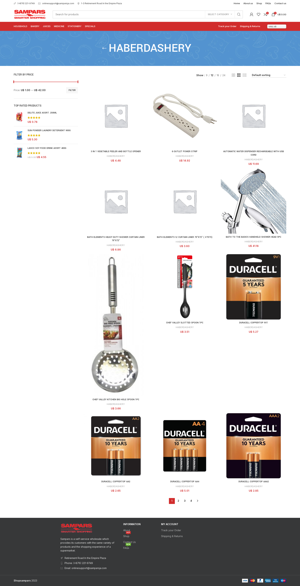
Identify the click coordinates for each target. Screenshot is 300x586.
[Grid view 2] (233, 75)
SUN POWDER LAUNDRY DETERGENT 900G (49, 130)
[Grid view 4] (244, 75)
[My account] (251, 14)
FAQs (126, 547)
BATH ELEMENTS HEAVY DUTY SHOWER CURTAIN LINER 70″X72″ (116, 239)
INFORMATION (132, 524)
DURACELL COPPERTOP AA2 (115, 481)
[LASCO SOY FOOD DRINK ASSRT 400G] (19, 153)
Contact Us (129, 542)
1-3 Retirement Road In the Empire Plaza (101, 3)
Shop (126, 535)
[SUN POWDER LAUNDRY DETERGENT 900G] (19, 135)
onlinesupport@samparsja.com (58, 3)
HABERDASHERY (116, 156)
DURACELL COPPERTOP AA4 (184, 481)
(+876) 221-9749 (26, 3)
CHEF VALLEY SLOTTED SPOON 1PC (184, 322)
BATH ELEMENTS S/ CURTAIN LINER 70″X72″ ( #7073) (184, 237)
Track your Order (171, 530)
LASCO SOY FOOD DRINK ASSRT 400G (47, 148)
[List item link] (87, 563)
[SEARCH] (239, 14)
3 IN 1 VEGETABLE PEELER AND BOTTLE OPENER (116, 151)
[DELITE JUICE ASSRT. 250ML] (19, 117)
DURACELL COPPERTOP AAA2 (254, 481)
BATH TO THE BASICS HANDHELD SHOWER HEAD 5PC (253, 237)
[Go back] (104, 48)
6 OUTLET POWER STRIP (184, 151)
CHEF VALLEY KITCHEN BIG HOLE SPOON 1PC (116, 399)
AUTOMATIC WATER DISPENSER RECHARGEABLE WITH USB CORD (253, 153)
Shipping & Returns (172, 536)
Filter (72, 90)
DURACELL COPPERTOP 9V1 (253, 322)
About (126, 530)
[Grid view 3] (238, 75)
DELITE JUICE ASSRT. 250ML (42, 112)
